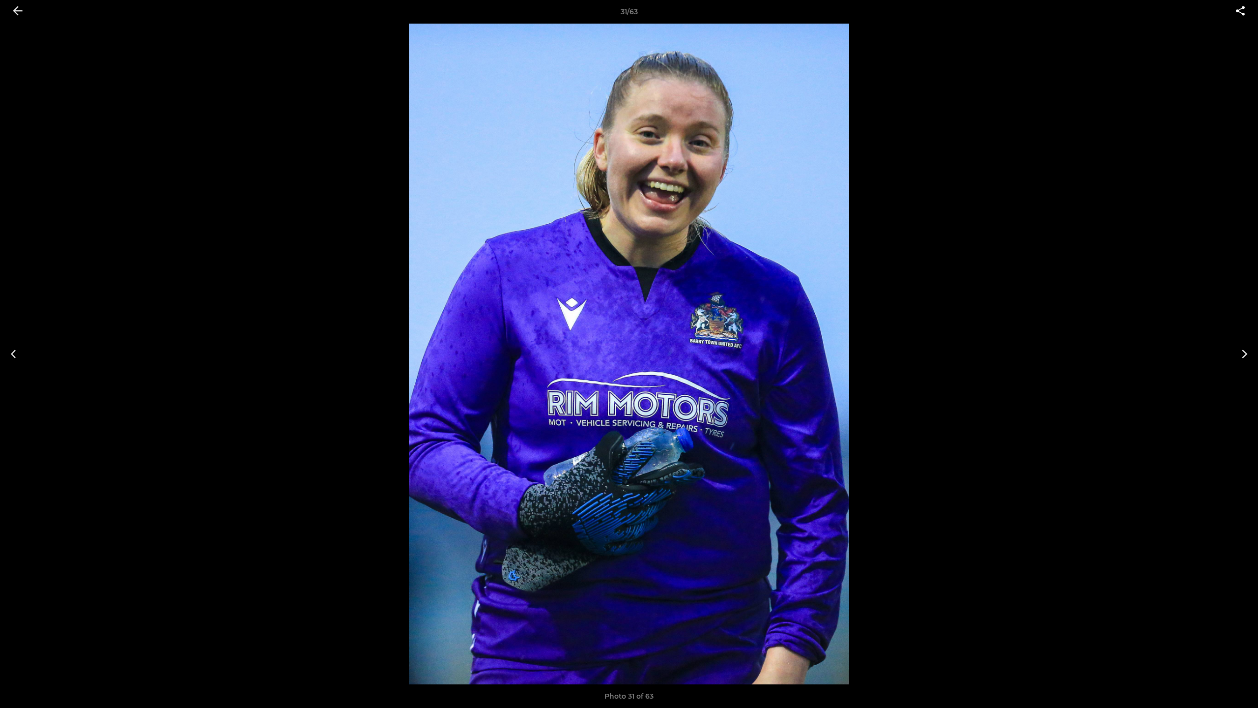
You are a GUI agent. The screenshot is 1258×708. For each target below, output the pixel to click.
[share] (1240, 12)
